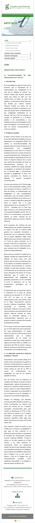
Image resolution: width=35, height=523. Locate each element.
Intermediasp (22, 516)
